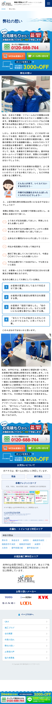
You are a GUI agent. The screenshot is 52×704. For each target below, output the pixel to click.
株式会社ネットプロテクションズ (13, 520)
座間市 (26, 540)
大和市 (5, 548)
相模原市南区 (25, 544)
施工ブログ (9, 628)
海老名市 (15, 540)
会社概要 (8, 634)
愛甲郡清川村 (33, 548)
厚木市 (5, 540)
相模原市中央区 (8, 544)
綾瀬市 (37, 544)
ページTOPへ (27, 614)
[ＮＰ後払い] (26, 503)
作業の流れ (9, 640)
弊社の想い (9, 646)
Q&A (7, 622)
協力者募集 (9, 658)
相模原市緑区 (38, 540)
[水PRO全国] (26, 582)
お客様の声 (9, 652)
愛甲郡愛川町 (17, 548)
